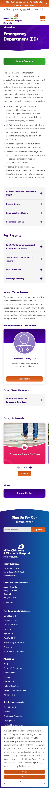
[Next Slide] (30, 467)
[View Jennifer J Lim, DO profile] (24, 343)
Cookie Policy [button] (38, 759)
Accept (24, 772)
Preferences (24, 782)
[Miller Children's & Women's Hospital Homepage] (13, 18)
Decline (24, 777)
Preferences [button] (24, 766)
